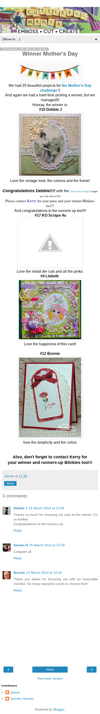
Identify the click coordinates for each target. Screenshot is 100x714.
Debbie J (20, 508)
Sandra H (20, 545)
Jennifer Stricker (22, 699)
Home (50, 669)
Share (10, 483)
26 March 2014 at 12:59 (47, 545)
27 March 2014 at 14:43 (44, 572)
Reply (17, 530)
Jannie (15, 692)
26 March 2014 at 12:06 (46, 508)
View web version (50, 678)
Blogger (58, 709)
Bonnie (19, 572)
